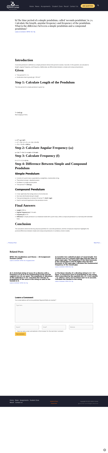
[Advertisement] (54, 46)
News (37, 6)
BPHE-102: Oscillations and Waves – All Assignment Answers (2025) (30, 257)
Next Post (97, 243)
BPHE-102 (30, 32)
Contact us (74, 6)
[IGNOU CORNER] (13, 5)
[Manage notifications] (104, 450)
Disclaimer (52, 401)
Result (66, 6)
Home (32, 6)
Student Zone (57, 6)
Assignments (46, 6)
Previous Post (12, 243)
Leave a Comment (20, 32)
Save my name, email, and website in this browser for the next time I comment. (40, 331)
